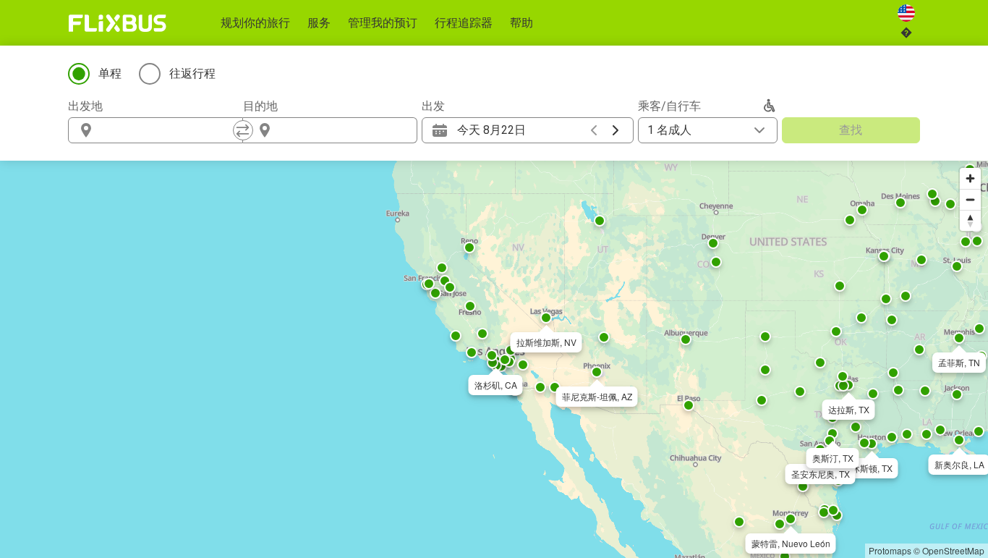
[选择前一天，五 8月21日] (593, 130)
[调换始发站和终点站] (243, 130)
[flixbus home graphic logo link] (117, 23)
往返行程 (192, 73)
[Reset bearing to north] (970, 220)
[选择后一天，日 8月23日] (615, 130)
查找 (850, 130)
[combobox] (168, 130)
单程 (110, 73)
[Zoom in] (970, 178)
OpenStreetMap (953, 550)
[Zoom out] (970, 199)
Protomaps (890, 550)
